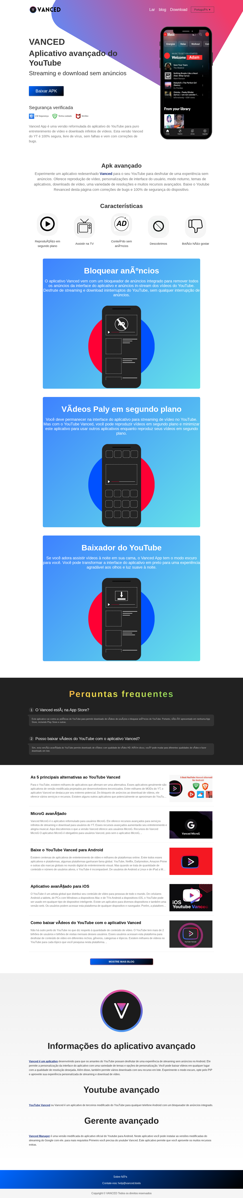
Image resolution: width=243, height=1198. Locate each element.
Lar (152, 9)
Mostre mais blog (121, 961)
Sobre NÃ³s (120, 1176)
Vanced (106, 174)
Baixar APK (46, 90)
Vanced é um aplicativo (43, 1061)
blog (162, 9)
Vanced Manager (39, 1136)
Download (178, 9)
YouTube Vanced (39, 1105)
